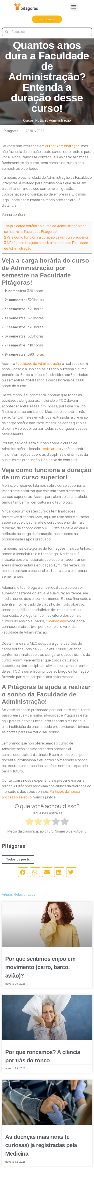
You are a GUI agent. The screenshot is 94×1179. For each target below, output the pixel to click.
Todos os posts (18, 859)
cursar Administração (62, 146)
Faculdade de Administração (38, 363)
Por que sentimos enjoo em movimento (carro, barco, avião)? (40, 967)
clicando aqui (56, 621)
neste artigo (51, 448)
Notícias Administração (53, 120)
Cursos (28, 120)
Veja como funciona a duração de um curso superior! (46, 237)
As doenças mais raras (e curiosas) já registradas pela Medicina (41, 1145)
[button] (74, 7)
